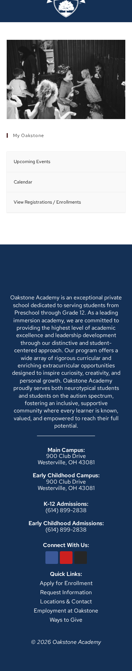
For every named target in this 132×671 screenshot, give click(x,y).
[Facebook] (51, 557)
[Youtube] (66, 557)
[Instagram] (80, 557)
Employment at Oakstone (66, 610)
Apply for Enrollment (66, 583)
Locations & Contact (66, 601)
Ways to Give (66, 619)
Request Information (66, 592)
